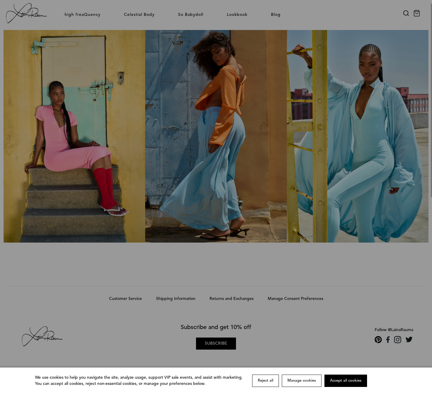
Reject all (265, 381)
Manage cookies (301, 381)
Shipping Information (175, 299)
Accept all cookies (345, 381)
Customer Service (125, 299)
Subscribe (216, 343)
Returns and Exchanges (232, 299)
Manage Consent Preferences (295, 299)
